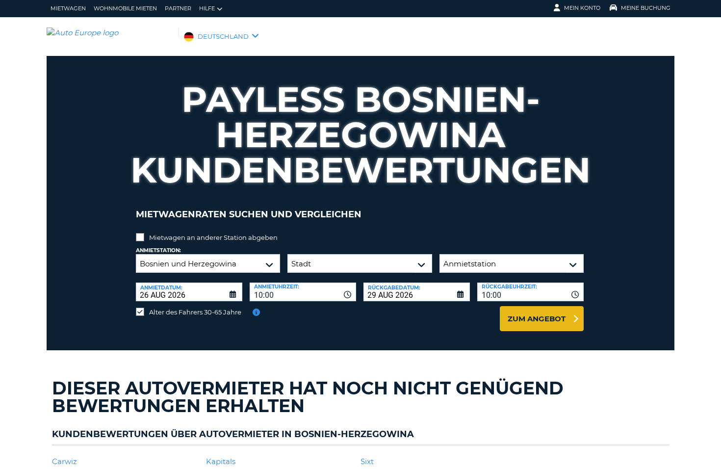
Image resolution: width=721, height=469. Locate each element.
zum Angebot (537, 318)
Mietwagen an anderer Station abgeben (213, 237)
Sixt (367, 461)
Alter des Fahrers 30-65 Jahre (195, 312)
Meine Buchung (645, 7)
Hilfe (207, 8)
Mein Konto (582, 7)
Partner (178, 8)
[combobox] (303, 292)
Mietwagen (68, 8)
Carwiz (64, 461)
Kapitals (220, 461)
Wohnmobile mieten (125, 8)
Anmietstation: (158, 250)
